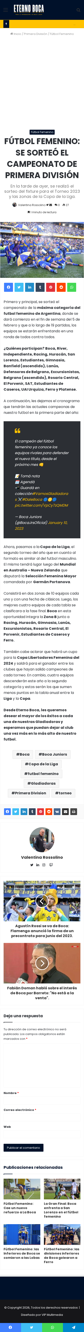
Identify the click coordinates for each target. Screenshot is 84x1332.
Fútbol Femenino (62, 34)
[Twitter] (19, 287)
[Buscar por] (78, 12)
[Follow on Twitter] (47, 205)
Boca (25, 754)
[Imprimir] (73, 811)
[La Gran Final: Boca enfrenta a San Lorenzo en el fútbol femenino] (62, 1189)
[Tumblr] (40, 287)
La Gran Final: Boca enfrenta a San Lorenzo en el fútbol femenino (61, 1210)
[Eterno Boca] (29, 10)
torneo (65, 793)
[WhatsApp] (71, 287)
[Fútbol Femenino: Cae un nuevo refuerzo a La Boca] (22, 1189)
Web (7, 1127)
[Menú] (5, 12)
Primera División (35, 34)
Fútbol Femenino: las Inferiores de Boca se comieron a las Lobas (22, 1253)
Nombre (11, 1093)
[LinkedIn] (29, 287)
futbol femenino (43, 773)
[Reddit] (61, 287)
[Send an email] (50, 205)
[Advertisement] (42, 83)
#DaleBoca (32, 499)
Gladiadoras (43, 783)
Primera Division (30, 793)
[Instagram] (45, 865)
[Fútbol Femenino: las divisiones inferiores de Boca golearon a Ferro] (62, 1234)
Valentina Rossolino (31, 205)
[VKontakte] (57, 811)
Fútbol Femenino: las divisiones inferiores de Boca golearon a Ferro (61, 1255)
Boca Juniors (54, 754)
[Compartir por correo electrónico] (65, 811)
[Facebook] (8, 287)
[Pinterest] (50, 287)
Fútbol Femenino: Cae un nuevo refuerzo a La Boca (20, 1207)
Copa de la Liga (43, 764)
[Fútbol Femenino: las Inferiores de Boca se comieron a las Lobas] (22, 1234)
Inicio (17, 34)
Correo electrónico (20, 1110)
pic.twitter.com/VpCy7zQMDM (41, 505)
